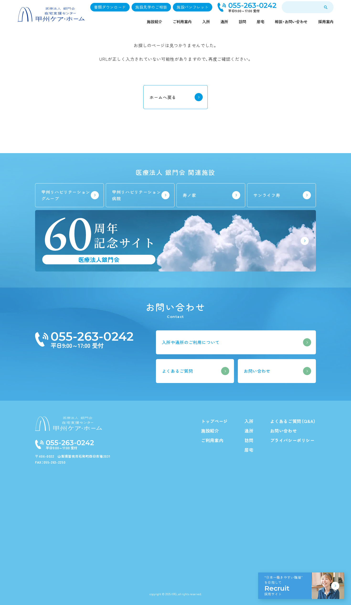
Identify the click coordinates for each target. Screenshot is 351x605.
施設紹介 (154, 21)
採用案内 (326, 21)
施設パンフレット (192, 7)
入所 (206, 21)
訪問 (242, 21)
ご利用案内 (182, 21)
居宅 (260, 21)
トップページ (214, 421)
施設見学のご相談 (151, 7)
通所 (224, 21)
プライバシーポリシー (292, 440)
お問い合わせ (283, 430)
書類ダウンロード (110, 7)
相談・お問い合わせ (291, 21)
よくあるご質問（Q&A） (293, 421)
